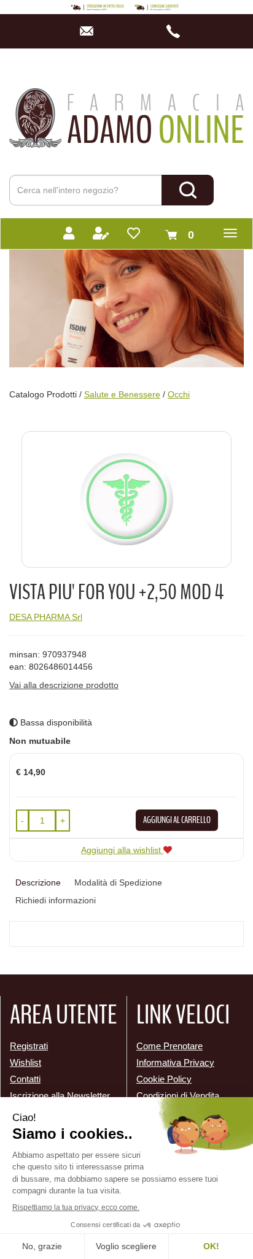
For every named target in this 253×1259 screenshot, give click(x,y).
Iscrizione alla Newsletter (60, 1095)
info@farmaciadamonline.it (90, 31)
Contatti (25, 1079)
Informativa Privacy (175, 1062)
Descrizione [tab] (38, 882)
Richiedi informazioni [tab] (55, 900)
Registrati (29, 1046)
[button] (22, 820)
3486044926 (177, 31)
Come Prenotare (169, 1046)
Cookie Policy (164, 1079)
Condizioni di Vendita (177, 1095)
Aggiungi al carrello (177, 820)
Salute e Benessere (122, 394)
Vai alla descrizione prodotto (64, 685)
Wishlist (25, 1062)
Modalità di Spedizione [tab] (118, 882)
